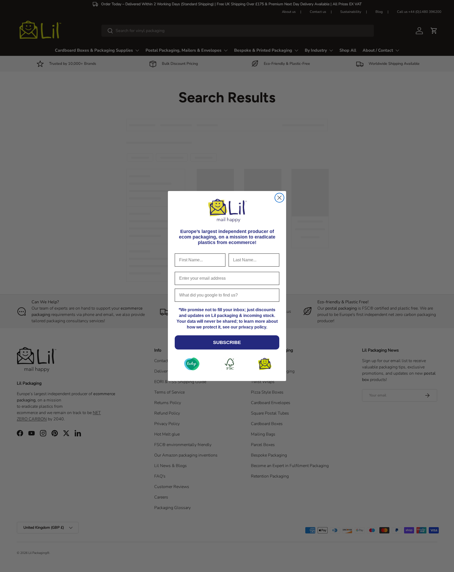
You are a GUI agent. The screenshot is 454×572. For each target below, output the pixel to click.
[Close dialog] (279, 197)
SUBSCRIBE (227, 342)
